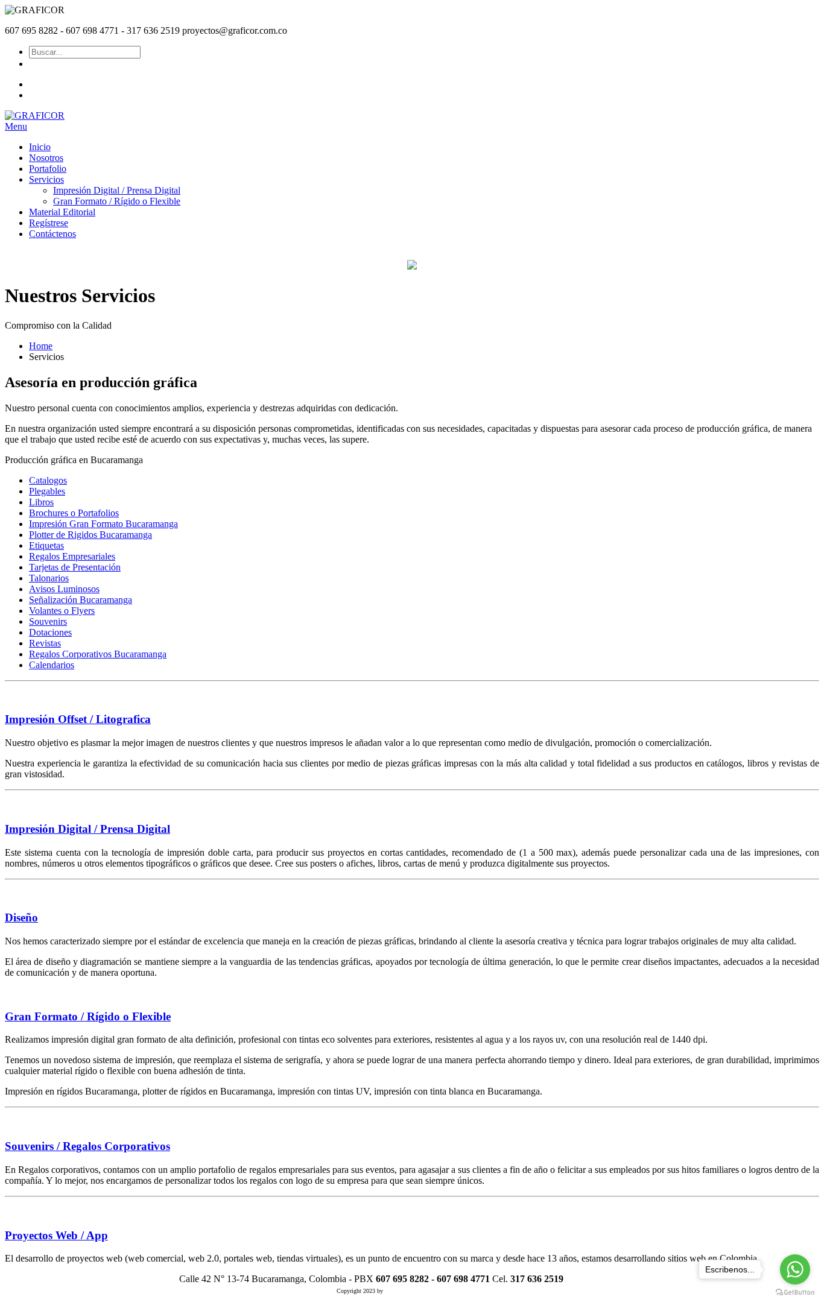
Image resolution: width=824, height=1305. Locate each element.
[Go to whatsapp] (795, 1269)
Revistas (45, 643)
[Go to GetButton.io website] (795, 1293)
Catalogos (48, 480)
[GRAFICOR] (35, 115)
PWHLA (394, 1291)
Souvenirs (48, 621)
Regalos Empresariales (72, 556)
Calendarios (51, 665)
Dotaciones (50, 632)
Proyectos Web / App (56, 1235)
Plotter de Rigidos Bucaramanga (90, 534)
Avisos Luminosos (64, 589)
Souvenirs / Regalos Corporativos (87, 1146)
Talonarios (49, 578)
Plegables (47, 491)
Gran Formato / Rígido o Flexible (88, 1016)
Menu (16, 126)
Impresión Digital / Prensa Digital (87, 829)
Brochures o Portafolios (74, 513)
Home (40, 346)
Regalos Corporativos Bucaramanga (97, 654)
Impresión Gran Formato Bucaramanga (103, 524)
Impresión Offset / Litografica (78, 719)
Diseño (21, 917)
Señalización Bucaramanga (80, 600)
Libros (41, 502)
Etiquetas (46, 545)
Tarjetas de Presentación (75, 567)
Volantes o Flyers (62, 610)
